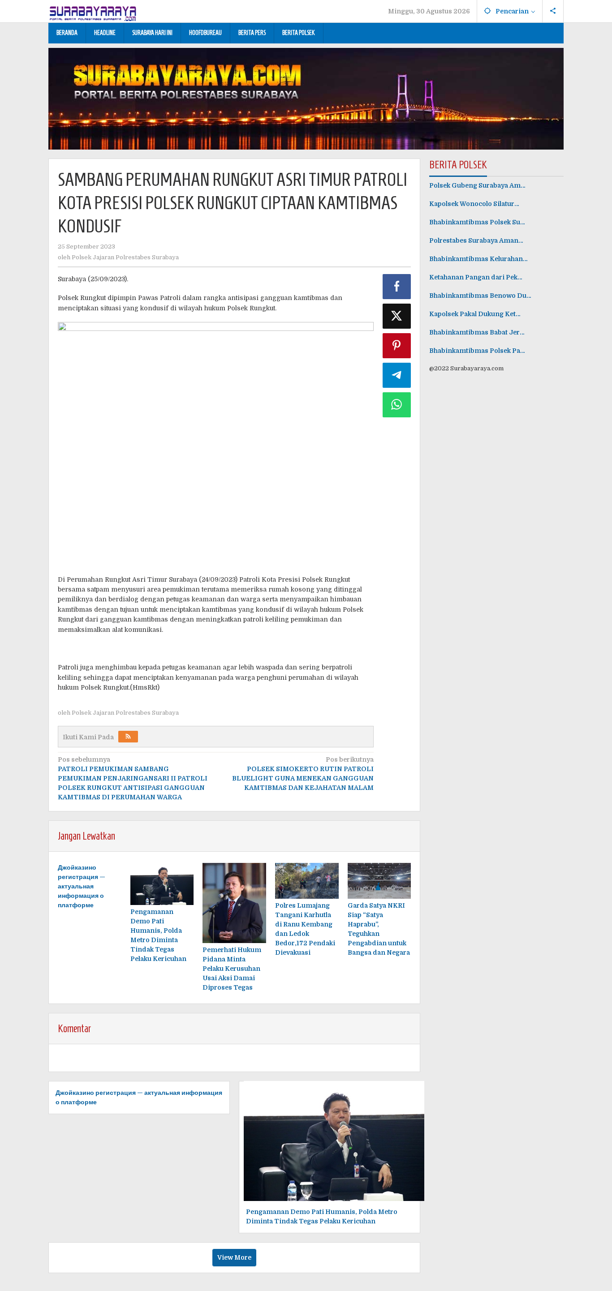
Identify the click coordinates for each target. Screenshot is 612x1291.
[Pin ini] (397, 345)
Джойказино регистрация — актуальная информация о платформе (81, 886)
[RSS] (128, 736)
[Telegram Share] (397, 375)
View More (234, 1257)
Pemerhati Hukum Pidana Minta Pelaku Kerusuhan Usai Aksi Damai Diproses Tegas (232, 968)
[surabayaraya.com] (93, 11)
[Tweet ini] (397, 316)
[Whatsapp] (397, 404)
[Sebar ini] (397, 286)
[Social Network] (553, 11)
